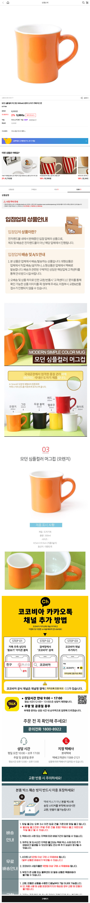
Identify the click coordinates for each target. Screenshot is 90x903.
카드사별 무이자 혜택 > (18, 131)
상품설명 (11, 189)
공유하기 (86, 98)
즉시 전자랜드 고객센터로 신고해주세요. (33, 206)
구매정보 (33, 189)
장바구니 (87, 2)
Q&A (78, 189)
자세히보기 (32, 120)
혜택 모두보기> (31, 115)
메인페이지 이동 (7, 2)
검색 (83, 2)
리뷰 (56, 189)
